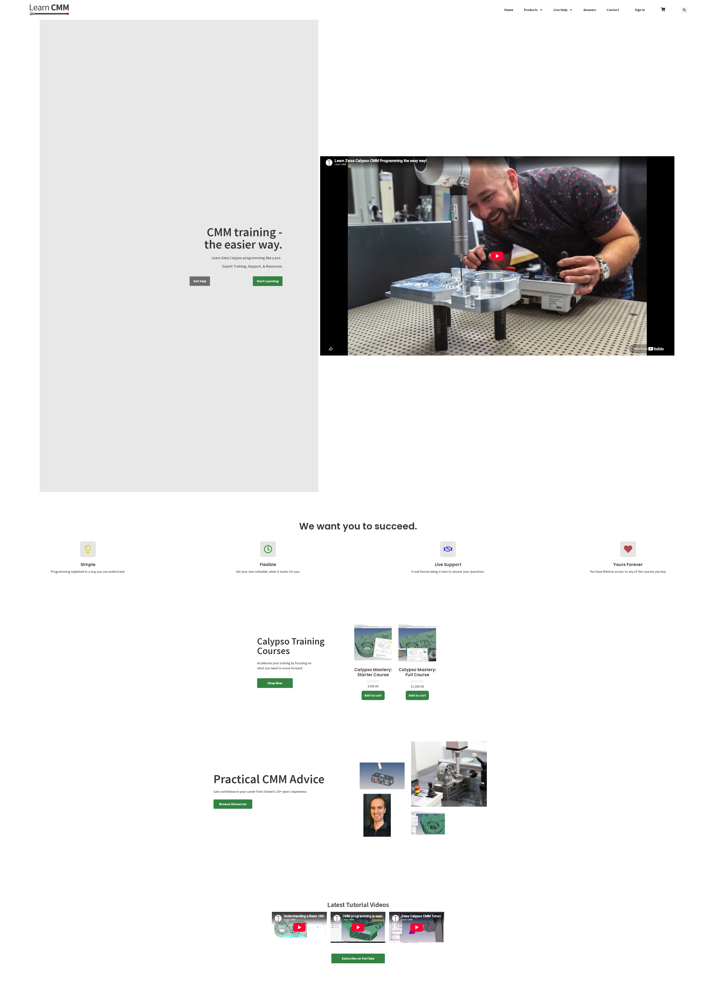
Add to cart (373, 695)
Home (508, 10)
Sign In (640, 10)
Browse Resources (232, 804)
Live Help (560, 10)
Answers (589, 10)
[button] (684, 10)
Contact (613, 10)
